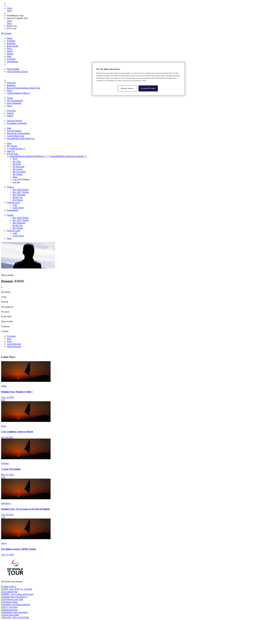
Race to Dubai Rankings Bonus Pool (23, 88)
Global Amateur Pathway (18, 93)
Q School (11, 59)
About (10, 98)
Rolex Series (12, 46)
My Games (18, 169)
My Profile (17, 174)
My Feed (17, 164)
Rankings (11, 43)
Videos (10, 116)
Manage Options (127, 88)
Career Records (14, 344)
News (9, 48)
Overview (11, 83)
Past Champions (14, 103)
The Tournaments (15, 100)
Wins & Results (14, 346)
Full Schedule (13, 69)
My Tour (17, 161)
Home (9, 38)
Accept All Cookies (148, 88)
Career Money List (15, 136)
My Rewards (18, 166)
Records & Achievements (18, 133)
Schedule (11, 41)
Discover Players (14, 120)
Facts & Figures (14, 130)
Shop (15, 177)
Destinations (12, 61)
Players (10, 54)
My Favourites (19, 172)
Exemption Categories (17, 123)
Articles (10, 113)
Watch (10, 51)
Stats (9, 56)
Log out (16, 182)
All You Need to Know (17, 71)
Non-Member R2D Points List (20, 138)
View (9, 8)
